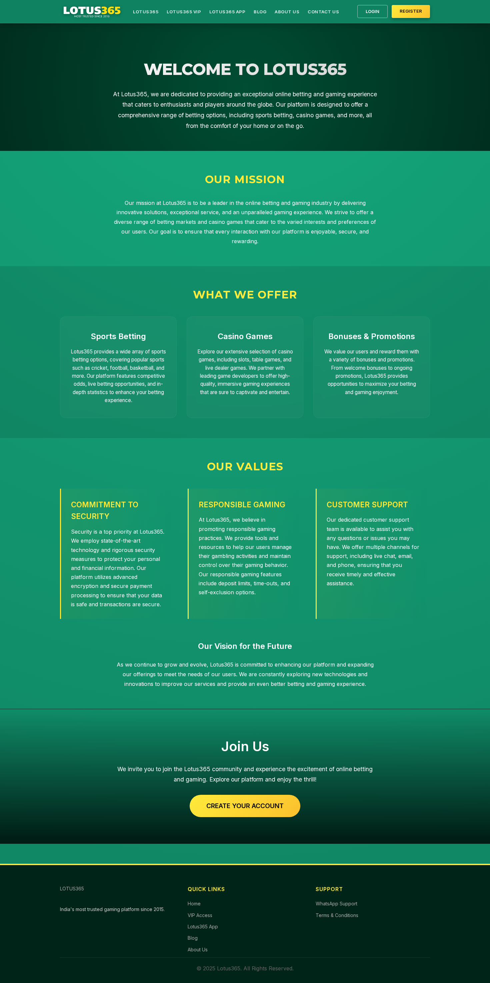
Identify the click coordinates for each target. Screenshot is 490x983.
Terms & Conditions (337, 915)
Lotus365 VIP (184, 11)
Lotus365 (145, 11)
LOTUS (72, 888)
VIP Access (200, 915)
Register (411, 11)
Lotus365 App (227, 11)
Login (372, 11)
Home (194, 903)
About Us (287, 11)
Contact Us (323, 11)
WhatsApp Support (336, 903)
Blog (260, 11)
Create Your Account (245, 806)
